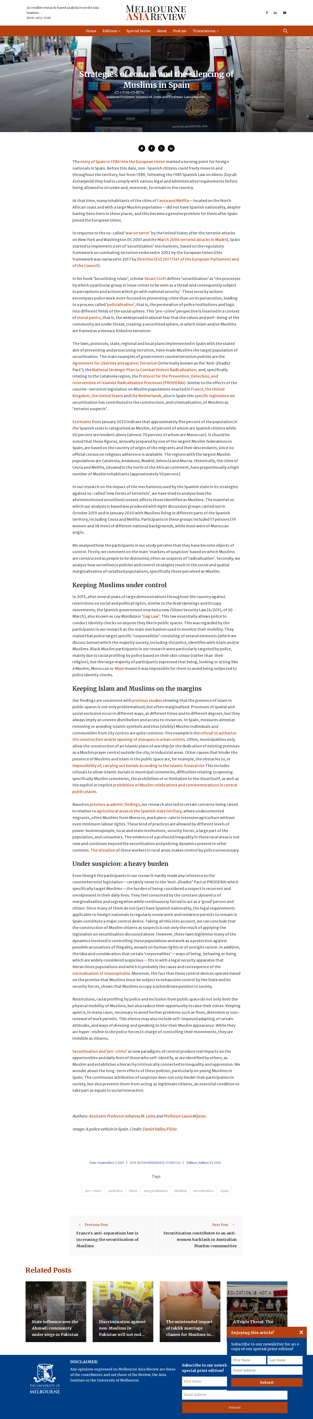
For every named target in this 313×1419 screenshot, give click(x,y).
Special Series (138, 31)
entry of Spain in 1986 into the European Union (122, 161)
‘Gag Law (150, 616)
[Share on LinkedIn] (171, 148)
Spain (224, 1191)
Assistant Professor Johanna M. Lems (122, 1116)
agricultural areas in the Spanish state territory (139, 811)
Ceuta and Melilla (173, 200)
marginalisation (156, 1191)
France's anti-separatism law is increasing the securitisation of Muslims (107, 1240)
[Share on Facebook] (151, 148)
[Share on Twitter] (161, 148)
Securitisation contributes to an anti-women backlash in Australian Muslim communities (200, 1240)
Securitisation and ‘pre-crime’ (99, 1051)
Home (91, 31)
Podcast (180, 31)
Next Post (220, 1225)
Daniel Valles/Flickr (159, 1129)
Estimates (81, 421)
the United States (107, 395)
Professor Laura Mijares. (185, 1116)
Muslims (180, 1191)
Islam (133, 1191)
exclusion (115, 1191)
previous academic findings (115, 804)
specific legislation (212, 395)
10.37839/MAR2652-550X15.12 (159, 1163)
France (197, 389)
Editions (110, 31)
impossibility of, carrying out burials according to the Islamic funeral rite (138, 765)
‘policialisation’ (120, 304)
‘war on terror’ (137, 233)
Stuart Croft (155, 278)
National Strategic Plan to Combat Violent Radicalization (144, 369)
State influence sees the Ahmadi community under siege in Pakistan (55, 1328)
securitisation (203, 1191)
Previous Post (96, 1225)
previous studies (147, 700)
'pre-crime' (93, 1191)
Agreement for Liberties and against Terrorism (115, 363)
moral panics (89, 317)
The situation (102, 850)
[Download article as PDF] (141, 148)
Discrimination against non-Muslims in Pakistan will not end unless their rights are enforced (122, 1334)
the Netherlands (146, 395)
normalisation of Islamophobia (101, 973)
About (162, 31)
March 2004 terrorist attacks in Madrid (192, 239)
